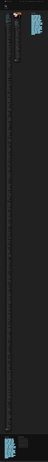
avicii (39, 15)
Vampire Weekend (13, 455)
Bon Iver (10, 441)
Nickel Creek (10, 450)
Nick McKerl (13, 450)
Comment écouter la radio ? (31, 1)
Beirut (13, 440)
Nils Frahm (6, 451)
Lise (35, 25)
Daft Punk (10, 445)
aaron (32, 15)
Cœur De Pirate (6, 445)
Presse (42, 1)
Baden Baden (6, 440)
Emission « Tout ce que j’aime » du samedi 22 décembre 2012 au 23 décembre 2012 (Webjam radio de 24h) (8, 19)
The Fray (9, 455)
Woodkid (12, 456)
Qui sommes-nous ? (38, 1)
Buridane (13, 441)
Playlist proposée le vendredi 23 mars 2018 (23, 441)
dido (13, 445)
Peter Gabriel (13, 451)
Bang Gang (10, 440)
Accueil (20, 1)
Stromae (39, 30)
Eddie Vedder (6, 446)
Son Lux (36, 30)
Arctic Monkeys (36, 15)
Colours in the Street (34, 20)
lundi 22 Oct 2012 (16, 19)
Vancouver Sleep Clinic (7, 456)
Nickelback (6, 450)
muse (39, 25)
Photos (26, 1)
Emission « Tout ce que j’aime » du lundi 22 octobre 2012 (17, 23)
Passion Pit (9, 451)
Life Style (33, 25)
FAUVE (14, 446)
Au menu (23, 1)
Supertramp (6, 455)
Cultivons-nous (39, 20)
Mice (37, 25)
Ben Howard (6, 441)
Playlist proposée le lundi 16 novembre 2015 (23, 445)
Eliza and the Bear (11, 446)
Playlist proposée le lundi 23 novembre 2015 (23, 444)
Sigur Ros (33, 30)
